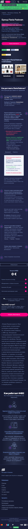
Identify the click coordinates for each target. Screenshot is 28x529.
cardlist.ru (8, 147)
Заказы (6, 239)
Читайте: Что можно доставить (13, 172)
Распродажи (5, 503)
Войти (13, 1)
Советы (4, 489)
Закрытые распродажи (8, 505)
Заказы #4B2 (7, 227)
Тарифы (12, 239)
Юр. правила (4, 494)
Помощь (4, 483)
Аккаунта (20, 475)
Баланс (18, 239)
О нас (3, 485)
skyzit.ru (16, 147)
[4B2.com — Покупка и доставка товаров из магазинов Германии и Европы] (2, 2)
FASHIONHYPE (13, 37)
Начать (7, 1)
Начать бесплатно (14, 43)
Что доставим (5, 492)
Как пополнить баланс (14, 148)
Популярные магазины (8, 501)
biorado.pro (17, 520)
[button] (26, 2)
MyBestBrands (5, 37)
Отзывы (4, 487)
